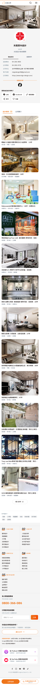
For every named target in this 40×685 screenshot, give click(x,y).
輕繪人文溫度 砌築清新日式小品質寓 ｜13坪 (17, 142)
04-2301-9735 (16, 65)
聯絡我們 (4, 587)
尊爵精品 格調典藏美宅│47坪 (12, 397)
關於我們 (4, 579)
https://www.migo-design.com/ (22, 75)
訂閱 (34, 617)
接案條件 (29, 57)
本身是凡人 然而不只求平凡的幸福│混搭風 (16, 270)
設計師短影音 (6, 560)
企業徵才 (4, 585)
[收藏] (24, 40)
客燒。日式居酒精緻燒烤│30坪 (12, 174)
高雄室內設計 (26, 544)
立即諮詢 (10, 681)
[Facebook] (20, 85)
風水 (4, 519)
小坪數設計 (5, 568)
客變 (4, 516)
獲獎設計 (4, 533)
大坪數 (4, 539)
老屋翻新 (15, 516)
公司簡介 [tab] (18, 111)
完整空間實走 (6, 558)
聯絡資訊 (10, 57)
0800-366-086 (12, 603)
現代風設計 (5, 544)
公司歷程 (4, 582)
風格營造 (24, 563)
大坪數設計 (5, 566)
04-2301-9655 (16, 62)
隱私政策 (4, 590)
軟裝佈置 (27, 516)
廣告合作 (19, 632)
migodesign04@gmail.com (21, 72)
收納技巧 (24, 560)
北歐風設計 (5, 542)
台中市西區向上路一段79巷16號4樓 (23, 69)
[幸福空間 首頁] (6, 3)
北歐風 (9, 519)
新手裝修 (34, 516)
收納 (21, 516)
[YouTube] (20, 669)
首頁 (3, 25)
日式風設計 (5, 547)
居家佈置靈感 (6, 563)
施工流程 (24, 568)
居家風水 (24, 558)
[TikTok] (28, 669)
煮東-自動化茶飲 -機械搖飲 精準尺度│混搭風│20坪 (20, 302)
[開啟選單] (36, 3)
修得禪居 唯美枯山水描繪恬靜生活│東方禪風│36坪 (20, 365)
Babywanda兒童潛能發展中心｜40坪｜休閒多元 (18, 206)
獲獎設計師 (25, 536)
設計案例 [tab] (7, 111)
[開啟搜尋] (30, 3)
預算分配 (24, 566)
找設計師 (9, 25)
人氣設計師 (25, 533)
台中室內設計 (26, 542)
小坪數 (9, 516)
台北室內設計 (26, 539)
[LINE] (24, 669)
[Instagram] (16, 669)
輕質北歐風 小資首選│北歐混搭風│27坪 (16, 333)
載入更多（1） (20, 502)
